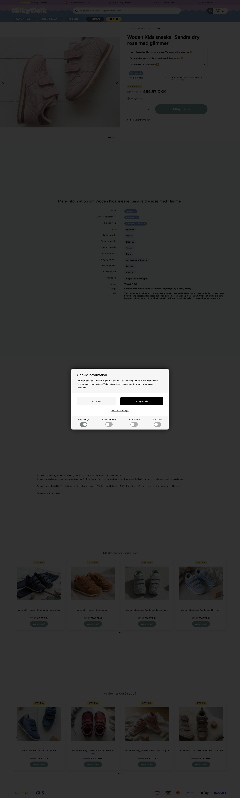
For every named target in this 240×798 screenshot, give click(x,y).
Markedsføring (109, 419)
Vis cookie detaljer (120, 410)
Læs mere (81, 387)
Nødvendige (83, 419)
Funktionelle (134, 419)
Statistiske (157, 419)
